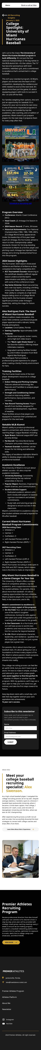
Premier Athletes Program (13, 991)
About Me (6, 1003)
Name (6, 724)
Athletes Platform (9, 997)
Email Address (10, 732)
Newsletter (6, 1009)
